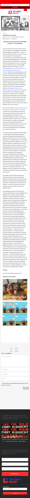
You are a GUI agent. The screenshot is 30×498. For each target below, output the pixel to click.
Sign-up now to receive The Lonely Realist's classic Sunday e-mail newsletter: (15, 2)
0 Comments (14, 38)
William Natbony (6, 38)
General (13, 36)
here (21, 273)
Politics (17, 36)
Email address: (6, 486)
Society (21, 36)
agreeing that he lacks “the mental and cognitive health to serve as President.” (14, 70)
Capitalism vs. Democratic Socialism (15, 439)
